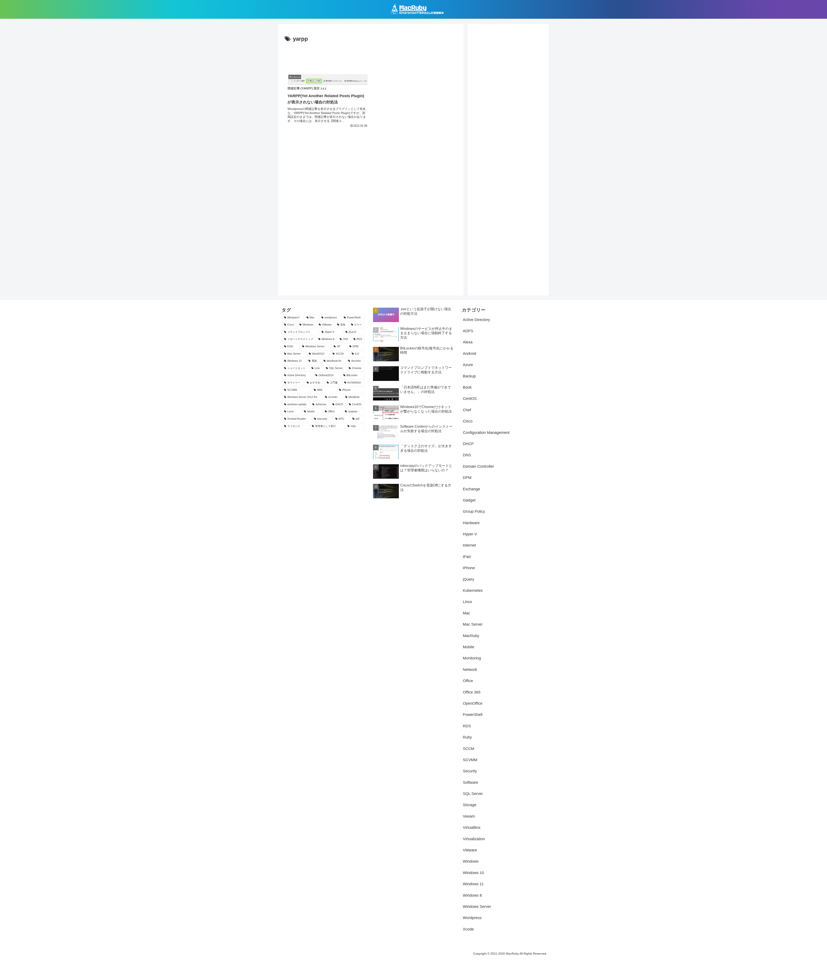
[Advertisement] (371, 55)
